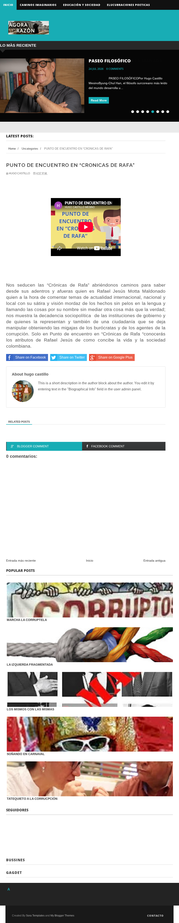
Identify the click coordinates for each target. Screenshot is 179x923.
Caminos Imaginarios (38, 5)
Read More (99, 100)
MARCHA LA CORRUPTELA (27, 620)
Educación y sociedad (81, 5)
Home (12, 148)
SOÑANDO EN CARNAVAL (26, 754)
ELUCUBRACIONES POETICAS (128, 5)
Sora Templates (35, 915)
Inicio (8, 5)
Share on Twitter (72, 357)
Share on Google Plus (115, 357)
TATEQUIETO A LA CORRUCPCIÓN (32, 798)
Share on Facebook (30, 357)
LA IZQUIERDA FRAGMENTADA (30, 664)
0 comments (115, 69)
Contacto (155, 916)
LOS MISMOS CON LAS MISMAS (30, 709)
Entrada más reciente (21, 560)
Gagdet (14, 872)
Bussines (15, 860)
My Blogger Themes (62, 915)
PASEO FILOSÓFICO (110, 61)
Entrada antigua (154, 560)
